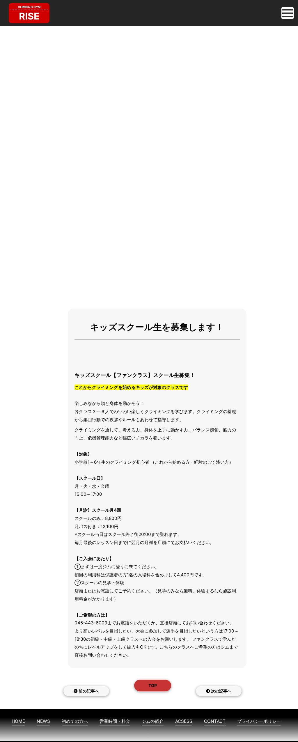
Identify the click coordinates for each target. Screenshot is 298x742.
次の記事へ (220, 690)
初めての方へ (75, 721)
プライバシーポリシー (259, 721)
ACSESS (183, 721)
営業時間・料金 (115, 721)
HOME (18, 721)
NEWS (43, 721)
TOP (152, 685)
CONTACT (215, 721)
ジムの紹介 (153, 721)
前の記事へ (88, 690)
